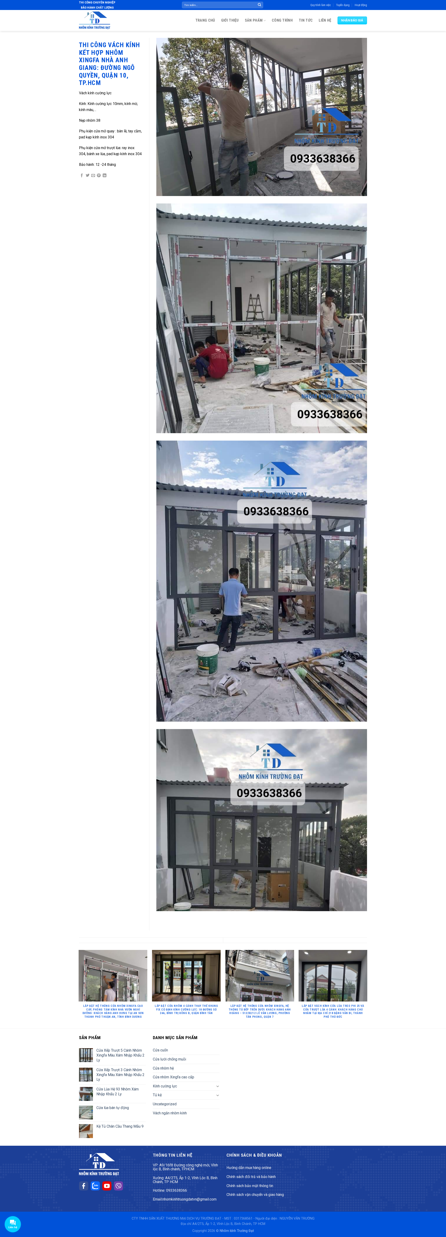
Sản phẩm (254, 20)
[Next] (367, 988)
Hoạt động (361, 5)
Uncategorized (165, 1104)
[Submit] (259, 5)
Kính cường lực (165, 1086)
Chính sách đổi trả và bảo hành (251, 1177)
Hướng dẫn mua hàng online (248, 1167)
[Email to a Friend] (93, 175)
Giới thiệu (230, 20)
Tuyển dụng (343, 5)
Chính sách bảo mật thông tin (249, 1186)
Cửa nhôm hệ (163, 1068)
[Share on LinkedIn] (104, 175)
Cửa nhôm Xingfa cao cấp (173, 1077)
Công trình (282, 20)
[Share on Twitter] (87, 175)
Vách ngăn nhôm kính (170, 1113)
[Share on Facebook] (82, 175)
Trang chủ (205, 20)
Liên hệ (325, 20)
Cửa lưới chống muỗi (169, 1059)
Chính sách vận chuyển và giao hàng (255, 1194)
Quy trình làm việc (320, 5)
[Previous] (78, 988)
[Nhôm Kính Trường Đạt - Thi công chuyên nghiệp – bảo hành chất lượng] (94, 20)
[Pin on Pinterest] (99, 175)
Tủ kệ (157, 1095)
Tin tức (306, 20)
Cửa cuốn (160, 1050)
